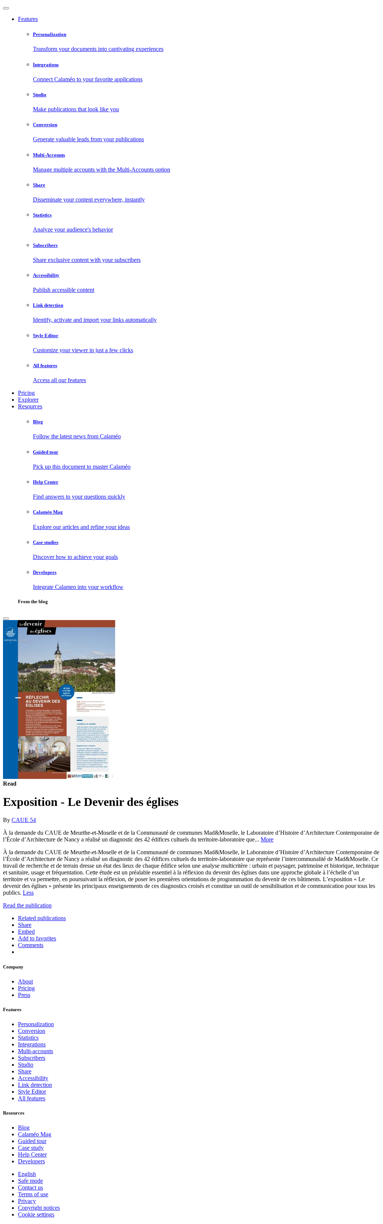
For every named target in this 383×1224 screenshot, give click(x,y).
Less (28, 892)
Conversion (31, 1031)
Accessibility (33, 1078)
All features (31, 1098)
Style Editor (32, 1091)
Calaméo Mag (34, 1134)
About (25, 981)
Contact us (30, 1187)
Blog (24, 1127)
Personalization (36, 1024)
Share (24, 1071)
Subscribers (31, 1058)
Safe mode (30, 1181)
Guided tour (32, 1141)
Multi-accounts (35, 1051)
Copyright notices (39, 1208)
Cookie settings (36, 1214)
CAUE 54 (24, 820)
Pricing (26, 393)
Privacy (27, 1201)
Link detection (35, 1085)
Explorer (28, 399)
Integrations (32, 1044)
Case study (31, 1148)
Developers (31, 1161)
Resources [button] (30, 406)
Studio (25, 1064)
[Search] (6, 618)
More (267, 839)
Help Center (32, 1154)
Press (24, 995)
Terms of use (33, 1194)
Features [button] (28, 19)
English (27, 1174)
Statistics (28, 1037)
